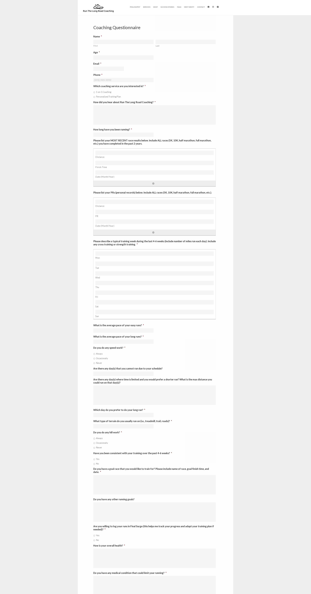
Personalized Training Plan (108, 96)
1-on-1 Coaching (103, 92)
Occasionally (102, 358)
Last (158, 46)
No (97, 463)
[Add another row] (153, 184)
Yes (97, 459)
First (95, 46)
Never (99, 363)
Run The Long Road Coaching (98, 8)
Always (99, 353)
